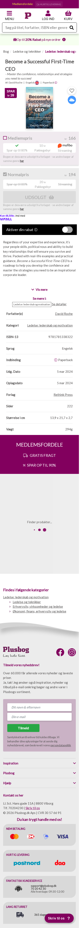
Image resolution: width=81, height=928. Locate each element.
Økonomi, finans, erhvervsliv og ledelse (39, 611)
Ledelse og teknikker (27, 51)
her (22, 161)
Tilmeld (23, 728)
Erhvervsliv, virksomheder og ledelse (38, 606)
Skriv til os (33, 808)
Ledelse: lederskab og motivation (26, 597)
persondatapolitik (60, 745)
